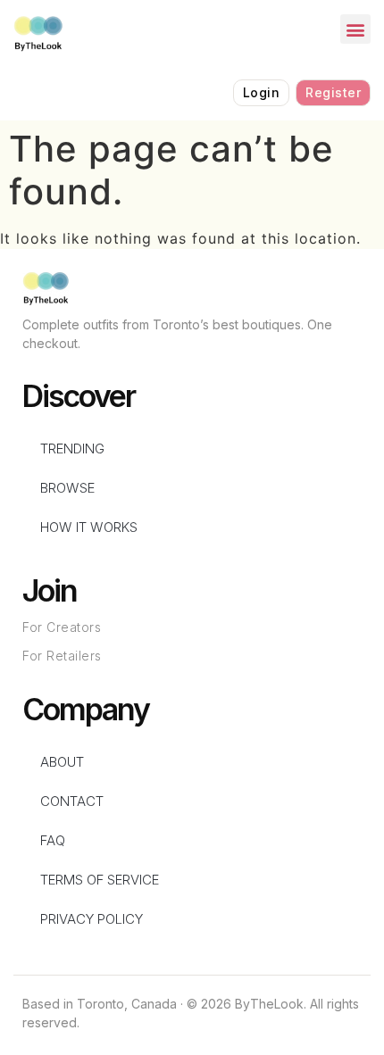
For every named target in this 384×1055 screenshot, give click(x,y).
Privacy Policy (91, 918)
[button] (355, 29)
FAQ (52, 840)
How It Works (89, 527)
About (62, 761)
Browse (67, 487)
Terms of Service (99, 879)
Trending (72, 448)
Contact (72, 801)
